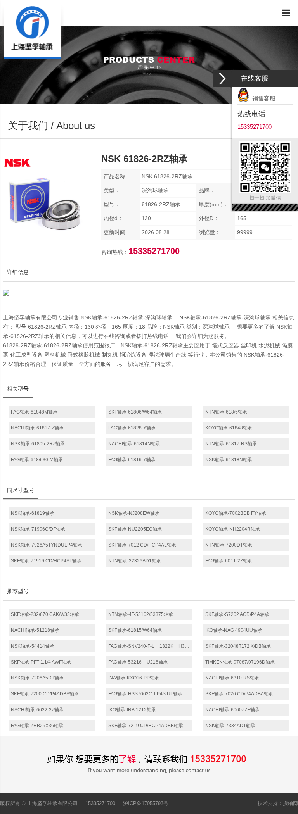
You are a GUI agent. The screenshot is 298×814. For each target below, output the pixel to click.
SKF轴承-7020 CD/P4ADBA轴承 (239, 694)
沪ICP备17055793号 (145, 803)
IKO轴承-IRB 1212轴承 (132, 709)
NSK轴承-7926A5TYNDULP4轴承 (46, 545)
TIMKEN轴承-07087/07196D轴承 (240, 662)
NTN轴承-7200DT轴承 (228, 545)
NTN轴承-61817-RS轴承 (231, 444)
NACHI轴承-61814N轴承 (134, 444)
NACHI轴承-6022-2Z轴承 (37, 709)
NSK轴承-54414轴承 (32, 646)
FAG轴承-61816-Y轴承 (132, 459)
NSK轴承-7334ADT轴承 (230, 725)
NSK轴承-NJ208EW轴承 (133, 513)
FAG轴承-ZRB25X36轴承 (37, 725)
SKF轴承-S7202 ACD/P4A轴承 (237, 614)
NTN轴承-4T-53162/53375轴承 (140, 614)
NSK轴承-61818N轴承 (228, 459)
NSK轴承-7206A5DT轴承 (37, 678)
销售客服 (262, 98)
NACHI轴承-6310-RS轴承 (232, 678)
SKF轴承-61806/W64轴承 (135, 412)
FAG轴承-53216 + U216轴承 (138, 662)
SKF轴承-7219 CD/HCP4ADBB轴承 (145, 725)
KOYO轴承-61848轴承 (228, 428)
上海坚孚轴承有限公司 (52, 803)
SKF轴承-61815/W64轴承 (135, 630)
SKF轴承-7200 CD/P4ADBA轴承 (45, 694)
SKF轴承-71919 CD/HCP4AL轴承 (46, 561)
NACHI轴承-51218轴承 (35, 630)
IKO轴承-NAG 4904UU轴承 (233, 630)
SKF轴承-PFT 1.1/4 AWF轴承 (41, 662)
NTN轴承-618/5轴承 (226, 412)
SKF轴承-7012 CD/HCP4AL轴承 (142, 545)
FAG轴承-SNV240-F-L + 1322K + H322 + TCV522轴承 (150, 646)
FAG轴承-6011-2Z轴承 (228, 561)
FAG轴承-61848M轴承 (34, 412)
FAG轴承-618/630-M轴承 (37, 459)
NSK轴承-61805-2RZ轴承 (38, 444)
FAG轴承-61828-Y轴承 (132, 428)
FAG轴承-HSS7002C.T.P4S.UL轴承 (145, 694)
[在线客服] (222, 78)
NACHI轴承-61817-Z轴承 (37, 428)
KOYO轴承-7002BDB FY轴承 (235, 513)
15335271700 (100, 803)
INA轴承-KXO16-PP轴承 (133, 678)
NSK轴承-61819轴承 (32, 513)
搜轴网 (290, 803)
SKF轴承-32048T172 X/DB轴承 (238, 646)
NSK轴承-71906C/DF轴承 (38, 529)
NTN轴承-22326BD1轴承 (134, 561)
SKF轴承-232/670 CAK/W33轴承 (45, 614)
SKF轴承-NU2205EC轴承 (135, 529)
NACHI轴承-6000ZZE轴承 (232, 709)
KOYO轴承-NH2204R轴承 (232, 529)
